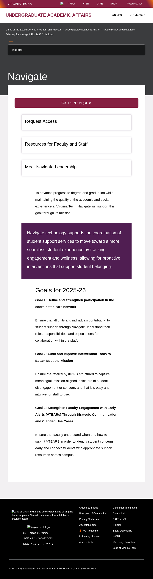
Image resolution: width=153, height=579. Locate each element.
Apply (72, 4)
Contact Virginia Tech (42, 544)
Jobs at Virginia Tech (124, 547)
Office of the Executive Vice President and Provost (35, 29)
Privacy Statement (89, 519)
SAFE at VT (119, 519)
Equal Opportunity (122, 530)
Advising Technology (18, 34)
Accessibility (86, 542)
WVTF (116, 536)
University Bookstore (124, 542)
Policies (117, 524)
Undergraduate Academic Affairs (83, 29)
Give (100, 4)
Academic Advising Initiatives (120, 29)
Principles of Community (92, 513)
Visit (86, 4)
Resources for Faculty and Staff (56, 144)
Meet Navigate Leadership (50, 166)
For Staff (37, 34)
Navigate (48, 34)
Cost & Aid (118, 513)
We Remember (90, 530)
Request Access (41, 121)
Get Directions (36, 533)
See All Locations (39, 538)
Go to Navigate (76, 102)
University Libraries (89, 536)
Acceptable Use (87, 524)
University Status (88, 507)
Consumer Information (125, 507)
